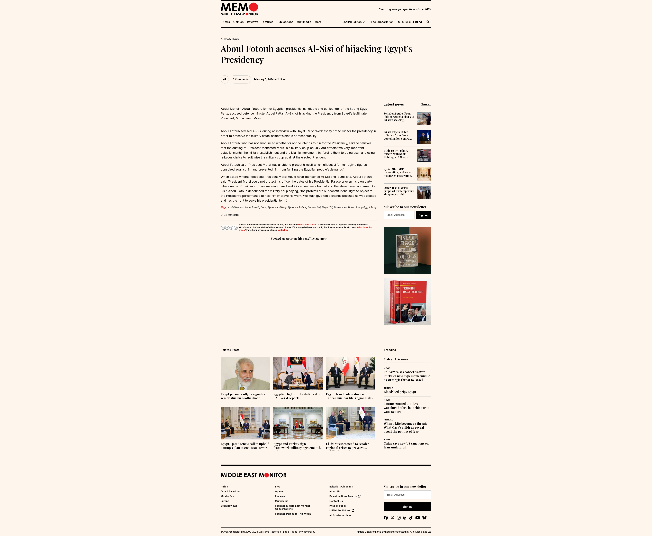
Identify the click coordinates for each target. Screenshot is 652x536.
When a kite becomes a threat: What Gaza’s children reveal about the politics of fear (405, 428)
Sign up (424, 215)
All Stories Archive (340, 515)
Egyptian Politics (297, 207)
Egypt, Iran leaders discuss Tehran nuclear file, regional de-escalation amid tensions (349, 396)
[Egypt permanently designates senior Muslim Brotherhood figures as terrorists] (245, 373)
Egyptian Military (277, 207)
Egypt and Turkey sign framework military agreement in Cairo (297, 446)
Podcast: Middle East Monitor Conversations (292, 507)
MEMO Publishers (339, 510)
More (318, 22)
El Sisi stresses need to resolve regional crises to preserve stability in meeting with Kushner (349, 446)
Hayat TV (327, 207)
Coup (263, 207)
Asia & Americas (230, 491)
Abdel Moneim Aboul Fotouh (243, 207)
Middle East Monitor (307, 224)
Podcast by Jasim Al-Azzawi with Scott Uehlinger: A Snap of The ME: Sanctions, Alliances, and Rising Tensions (397, 154)
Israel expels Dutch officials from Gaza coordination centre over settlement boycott (399, 135)
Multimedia (304, 22)
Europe (225, 501)
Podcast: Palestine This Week (293, 513)
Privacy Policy (337, 505)
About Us (334, 491)
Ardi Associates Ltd (420, 531)
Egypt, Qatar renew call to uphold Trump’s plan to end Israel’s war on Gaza (245, 446)
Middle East (228, 496)
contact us (282, 230)
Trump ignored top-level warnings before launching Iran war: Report (406, 408)
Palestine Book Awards (343, 496)
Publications (285, 22)
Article (388, 388)
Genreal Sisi (313, 207)
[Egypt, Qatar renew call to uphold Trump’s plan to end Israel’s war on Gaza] (245, 423)
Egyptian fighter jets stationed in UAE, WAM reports (296, 396)
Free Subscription (382, 22)
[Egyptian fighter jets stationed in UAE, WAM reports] (298, 373)
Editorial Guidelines (341, 486)
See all (426, 104)
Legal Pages (290, 531)
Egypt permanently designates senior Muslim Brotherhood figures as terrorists (243, 396)
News (226, 22)
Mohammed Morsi (344, 207)
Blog (277, 486)
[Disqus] (299, 287)
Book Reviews (229, 505)
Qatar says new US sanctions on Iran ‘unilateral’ (406, 445)
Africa (225, 38)
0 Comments (241, 79)
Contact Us (336, 501)
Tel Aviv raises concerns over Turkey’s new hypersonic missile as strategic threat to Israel (407, 376)
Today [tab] (388, 359)
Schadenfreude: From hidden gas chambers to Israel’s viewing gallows (399, 117)
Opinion (238, 22)
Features (267, 22)
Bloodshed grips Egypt (400, 392)
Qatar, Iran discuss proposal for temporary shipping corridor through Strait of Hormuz (399, 191)
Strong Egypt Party (365, 207)
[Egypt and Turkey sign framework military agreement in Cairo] (298, 423)
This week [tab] (401, 359)
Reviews (252, 22)
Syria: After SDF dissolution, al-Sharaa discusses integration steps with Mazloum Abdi (397, 172)
